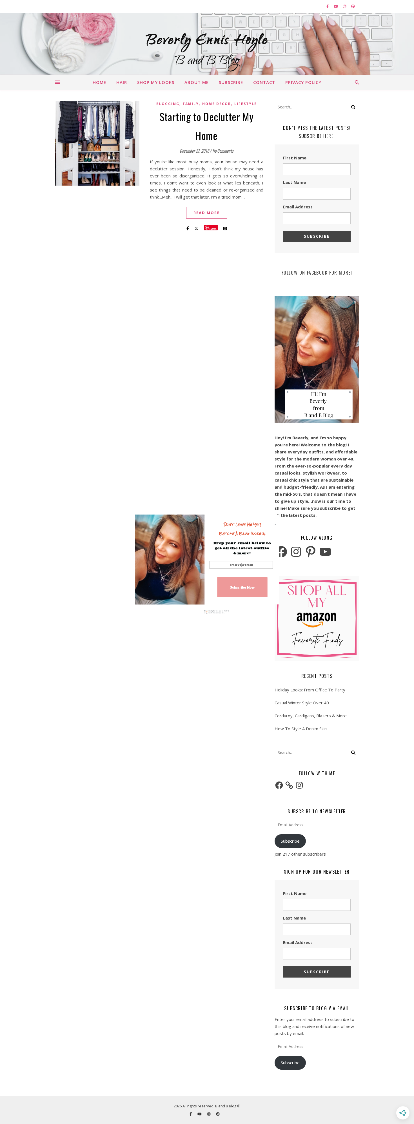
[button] (242, 529)
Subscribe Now (242, 587)
